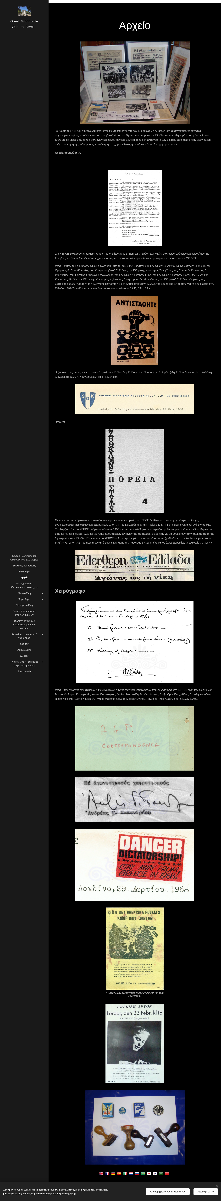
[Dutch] (131, 1173)
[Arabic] (161, 1173)
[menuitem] (24, 557)
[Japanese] (149, 1173)
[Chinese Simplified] (167, 1173)
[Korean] (155, 1173)
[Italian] (125, 1173)
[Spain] (119, 1173)
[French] (107, 1173)
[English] (102, 1173)
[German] (113, 1173)
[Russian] (137, 1173)
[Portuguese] (143, 1173)
